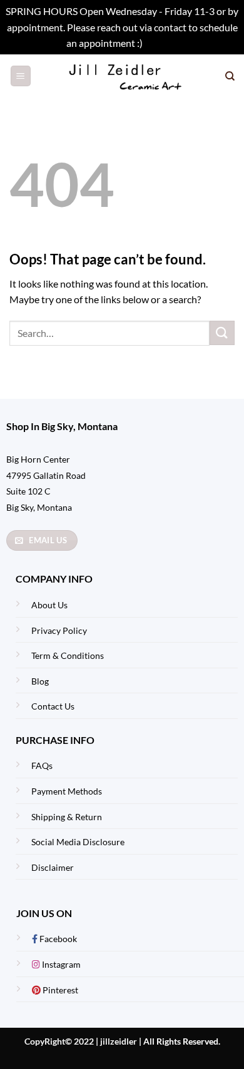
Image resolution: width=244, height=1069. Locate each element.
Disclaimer (52, 867)
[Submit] (222, 333)
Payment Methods (66, 791)
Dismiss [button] (161, 43)
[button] (21, 76)
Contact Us (52, 706)
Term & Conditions (67, 655)
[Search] (230, 76)
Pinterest (59, 990)
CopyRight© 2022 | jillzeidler (81, 1041)
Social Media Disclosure (78, 841)
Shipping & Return (66, 816)
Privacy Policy (59, 630)
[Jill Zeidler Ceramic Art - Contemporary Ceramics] (128, 76)
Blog (40, 681)
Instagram (60, 964)
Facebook (57, 938)
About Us (49, 605)
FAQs (42, 765)
